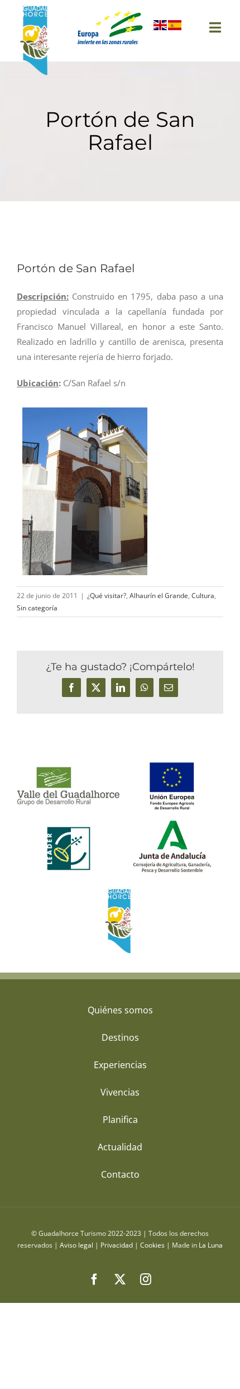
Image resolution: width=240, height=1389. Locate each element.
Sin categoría (37, 608)
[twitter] (120, 1279)
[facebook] (94, 1279)
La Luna (211, 1245)
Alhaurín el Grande (158, 595)
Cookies (152, 1245)
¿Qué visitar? (106, 595)
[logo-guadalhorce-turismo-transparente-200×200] (36, 8)
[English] (160, 27)
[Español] (175, 27)
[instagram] (146, 1279)
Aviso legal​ (76, 1245)
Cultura (202, 595)
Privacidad (116, 1245)
